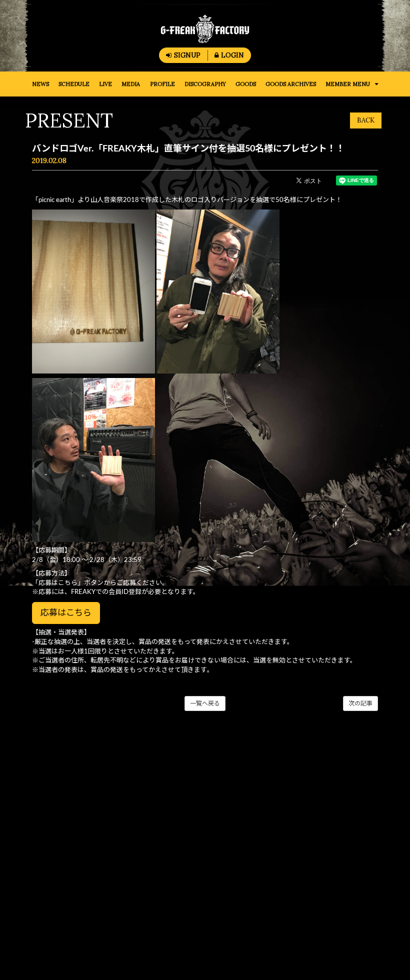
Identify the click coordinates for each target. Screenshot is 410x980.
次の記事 (360, 703)
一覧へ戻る (205, 703)
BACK (365, 120)
